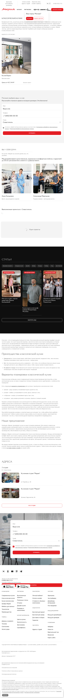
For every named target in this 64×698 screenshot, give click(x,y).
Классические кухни (8, 598)
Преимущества (6, 612)
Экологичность (22, 622)
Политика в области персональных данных (12, 671)
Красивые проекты (7, 265)
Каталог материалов (23, 615)
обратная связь (36, 1)
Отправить (32, 133)
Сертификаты (21, 627)
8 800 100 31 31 (57, 3)
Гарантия (35, 620)
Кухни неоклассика (8, 601)
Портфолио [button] (27, 9)
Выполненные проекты (21, 596)
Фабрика (50, 626)
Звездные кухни (19, 265)
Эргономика (21, 625)
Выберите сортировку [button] (8, 34)
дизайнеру (9, 5)
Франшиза (51, 595)
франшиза (9, 1)
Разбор (46, 265)
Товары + (4, 617)
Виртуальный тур (53, 632)
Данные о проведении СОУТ (9, 656)
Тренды (40, 265)
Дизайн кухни (21, 605)
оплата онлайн (26, 1)
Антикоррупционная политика (9, 674)
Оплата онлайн (37, 598)
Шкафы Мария (6, 603)
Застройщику (52, 598)
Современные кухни (8, 595)
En (49, 3)
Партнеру (50, 591)
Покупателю (36, 591)
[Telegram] (21, 571)
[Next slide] (59, 183)
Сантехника (5, 626)
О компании (51, 622)
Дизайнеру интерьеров (51, 602)
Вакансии (51, 635)
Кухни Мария (5, 591)
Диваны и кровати (7, 621)
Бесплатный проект (38, 612)
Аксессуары (6, 629)
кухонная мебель (32, 644)
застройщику (9, 3)
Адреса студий (37, 629)
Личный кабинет (37, 595)
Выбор (33, 265)
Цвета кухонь (21, 619)
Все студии (32, 505)
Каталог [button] (19, 9)
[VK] (3, 571)
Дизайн (27, 265)
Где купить (35, 625)
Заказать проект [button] (57, 9)
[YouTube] (12, 571)
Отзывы (19, 603)
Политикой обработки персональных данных (22, 128)
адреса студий (26, 3)
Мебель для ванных (8, 606)
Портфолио (20, 591)
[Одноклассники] (8, 571)
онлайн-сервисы (36, 3)
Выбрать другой (38, 18)
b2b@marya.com (6, 664)
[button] (43, 10)
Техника (4, 624)
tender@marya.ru (6, 653)
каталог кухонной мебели (50, 644)
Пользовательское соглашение (9, 667)
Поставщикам (52, 605)
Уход (52, 265)
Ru (47, 3)
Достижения (59, 265)
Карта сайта (51, 637)
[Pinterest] (16, 571)
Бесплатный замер (38, 615)
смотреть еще (32, 320)
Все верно (29, 18)
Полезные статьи (22, 600)
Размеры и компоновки (21, 609)
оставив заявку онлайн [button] (14, 448)
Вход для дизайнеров (54, 615)
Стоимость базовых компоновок (38, 602)
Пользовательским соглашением (32, 692)
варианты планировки (18, 386)
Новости (50, 629)
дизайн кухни (40, 644)
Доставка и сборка (38, 617)
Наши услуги (36, 607)
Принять (5, 695)
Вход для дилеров (53, 610)
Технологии (5, 609)
